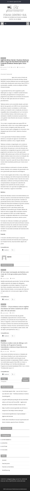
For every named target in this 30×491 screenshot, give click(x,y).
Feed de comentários (8, 467)
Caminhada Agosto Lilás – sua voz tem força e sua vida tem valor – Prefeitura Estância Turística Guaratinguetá (15, 394)
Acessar (4, 460)
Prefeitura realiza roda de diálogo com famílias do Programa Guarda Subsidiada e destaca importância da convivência (14, 346)
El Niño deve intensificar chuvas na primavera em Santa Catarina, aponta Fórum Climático (15, 421)
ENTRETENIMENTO (6, 439)
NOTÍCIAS (3, 58)
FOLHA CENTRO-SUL (15, 15)
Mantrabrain (24, 489)
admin (14, 67)
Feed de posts (6, 463)
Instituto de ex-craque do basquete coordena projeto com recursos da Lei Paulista (26, 379)
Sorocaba (4, 450)
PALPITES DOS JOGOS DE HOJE (17, 481)
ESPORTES (4, 443)
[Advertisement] (15, 41)
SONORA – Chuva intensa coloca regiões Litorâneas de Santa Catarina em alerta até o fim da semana (15, 309)
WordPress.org (6, 470)
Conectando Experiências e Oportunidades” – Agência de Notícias (14, 415)
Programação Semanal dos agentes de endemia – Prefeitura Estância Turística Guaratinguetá (5, 379)
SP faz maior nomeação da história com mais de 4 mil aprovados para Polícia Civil (15, 274)
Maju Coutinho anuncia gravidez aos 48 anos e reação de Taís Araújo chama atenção (14, 409)
